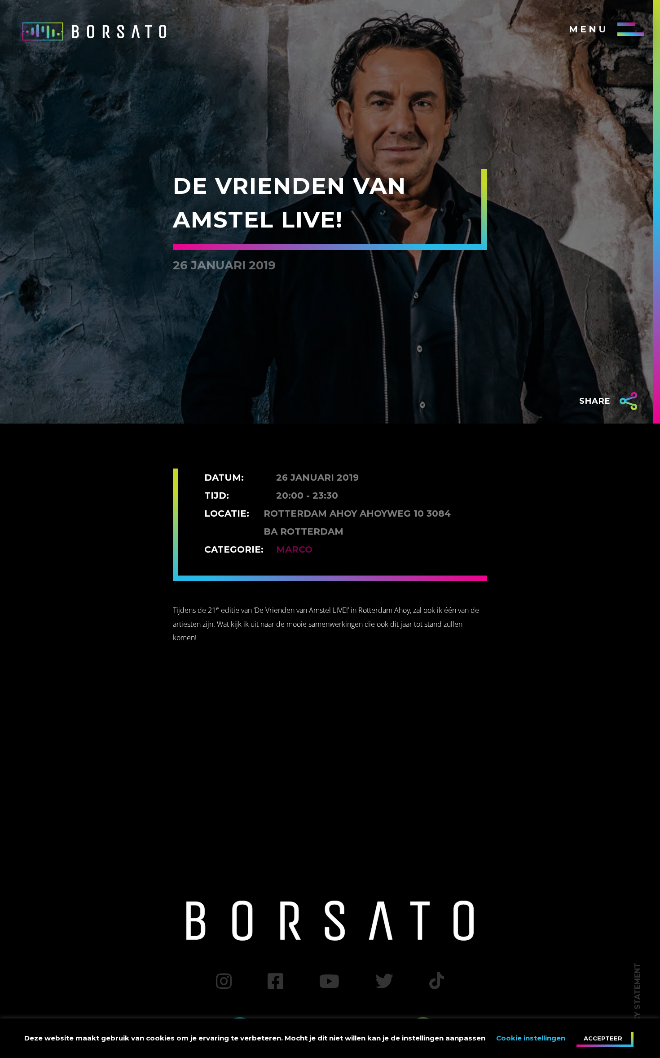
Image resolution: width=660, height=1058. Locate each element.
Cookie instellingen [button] (530, 1038)
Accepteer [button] (603, 1038)
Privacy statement (637, 1004)
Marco (294, 549)
